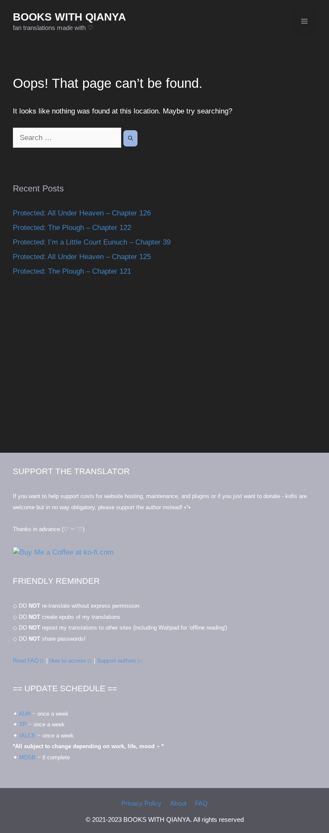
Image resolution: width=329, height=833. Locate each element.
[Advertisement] (164, 371)
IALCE (27, 735)
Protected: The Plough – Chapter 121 (72, 271)
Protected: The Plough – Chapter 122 (72, 228)
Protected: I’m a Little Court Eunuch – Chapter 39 (91, 242)
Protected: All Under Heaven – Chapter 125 (82, 257)
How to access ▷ (70, 660)
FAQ (201, 803)
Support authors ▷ (119, 660)
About (178, 803)
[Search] (130, 138)
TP (23, 724)
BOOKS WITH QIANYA (69, 17)
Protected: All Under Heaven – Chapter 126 (82, 213)
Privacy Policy (141, 803)
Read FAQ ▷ (29, 660)
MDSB (27, 757)
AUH (24, 714)
